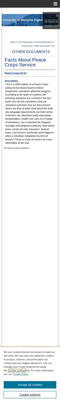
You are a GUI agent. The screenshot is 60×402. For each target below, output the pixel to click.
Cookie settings (16, 370)
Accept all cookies (30, 384)
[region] (30, 374)
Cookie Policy (20, 374)
